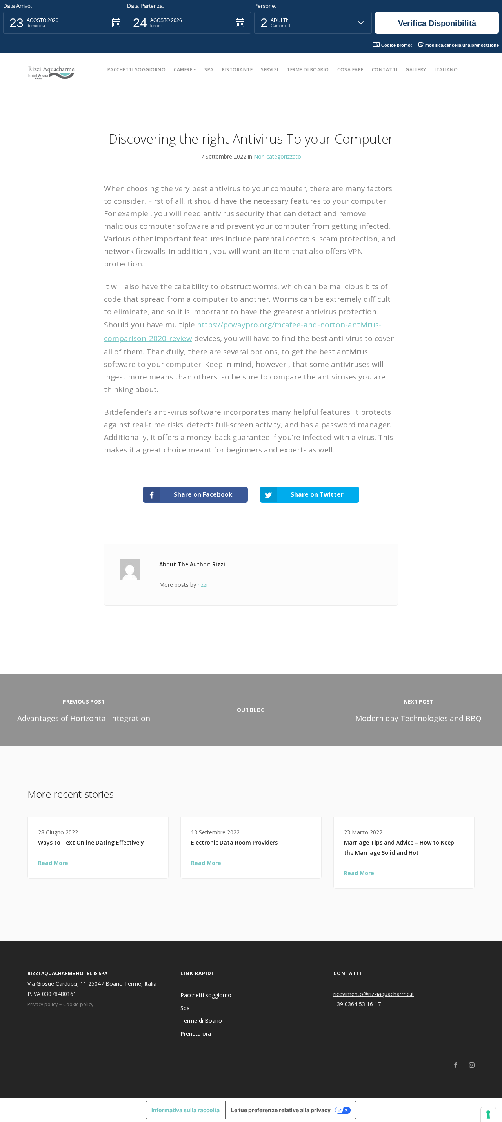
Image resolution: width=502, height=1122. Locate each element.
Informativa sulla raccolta (185, 1110)
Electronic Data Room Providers (234, 842)
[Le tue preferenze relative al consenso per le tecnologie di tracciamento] (488, 1114)
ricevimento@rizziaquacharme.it (373, 994)
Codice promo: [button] (396, 45)
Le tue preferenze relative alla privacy (281, 1110)
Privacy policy (42, 1004)
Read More (53, 863)
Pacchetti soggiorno (136, 69)
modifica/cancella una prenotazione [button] (462, 45)
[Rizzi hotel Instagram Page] (472, 1065)
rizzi (202, 584)
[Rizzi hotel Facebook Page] (455, 1065)
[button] (65, 23)
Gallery (416, 69)
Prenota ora (195, 1033)
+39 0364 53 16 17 (357, 1004)
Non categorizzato (277, 156)
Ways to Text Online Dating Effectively (91, 842)
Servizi (269, 69)
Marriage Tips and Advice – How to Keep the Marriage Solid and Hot (399, 847)
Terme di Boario (308, 69)
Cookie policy (78, 1004)
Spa (209, 69)
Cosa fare (350, 69)
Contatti (384, 69)
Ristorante (237, 69)
